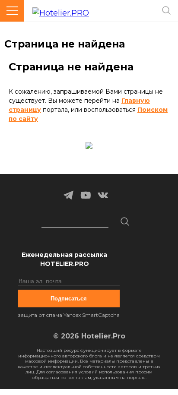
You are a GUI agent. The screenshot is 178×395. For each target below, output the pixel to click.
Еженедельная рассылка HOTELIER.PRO (64, 259)
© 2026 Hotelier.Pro (89, 336)
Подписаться (69, 298)
